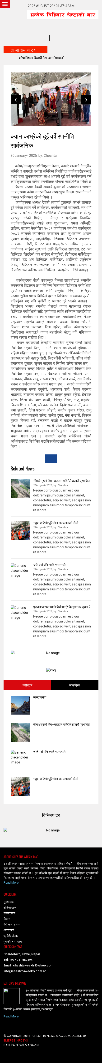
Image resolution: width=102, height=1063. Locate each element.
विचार (7, 919)
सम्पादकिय (9, 913)
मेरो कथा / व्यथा (12, 924)
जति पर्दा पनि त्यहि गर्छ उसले (49, 564)
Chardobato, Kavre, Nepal (22, 954)
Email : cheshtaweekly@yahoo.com (28, 965)
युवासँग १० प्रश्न (13, 941)
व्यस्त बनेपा (39, 697)
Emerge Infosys (16, 1040)
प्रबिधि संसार (11, 936)
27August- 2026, (43, 527)
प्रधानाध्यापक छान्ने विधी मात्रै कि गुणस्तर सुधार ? (62, 606)
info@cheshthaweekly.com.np (25, 971)
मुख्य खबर (9, 902)
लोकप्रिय (74, 684)
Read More (11, 882)
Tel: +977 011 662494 (18, 959)
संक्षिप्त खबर (10, 907)
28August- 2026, (43, 485)
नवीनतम (27, 684)
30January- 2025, (24, 155)
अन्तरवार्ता (9, 930)
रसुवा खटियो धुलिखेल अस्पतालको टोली (55, 522)
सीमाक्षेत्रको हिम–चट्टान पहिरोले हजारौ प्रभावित (61, 480)
